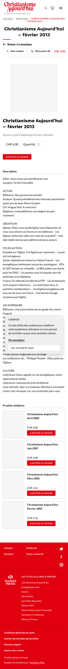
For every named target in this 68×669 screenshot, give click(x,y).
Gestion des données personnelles (21, 638)
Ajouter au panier (17, 157)
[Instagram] (61, 564)
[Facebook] (61, 557)
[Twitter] (61, 549)
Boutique (22, 18)
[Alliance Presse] (10, 583)
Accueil (8, 18)
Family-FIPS (27, 605)
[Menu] (60, 8)
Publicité (31, 548)
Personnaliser (16, 340)
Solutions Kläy (37, 662)
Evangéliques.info (30, 587)
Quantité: (29, 144)
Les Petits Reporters (31, 601)
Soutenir (9, 554)
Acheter (8, 548)
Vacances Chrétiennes (32, 614)
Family (24, 591)
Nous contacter (35, 554)
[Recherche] (46, 8)
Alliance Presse (29, 619)
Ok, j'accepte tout (22, 348)
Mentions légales (12, 644)
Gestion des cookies (14, 650)
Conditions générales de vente (19, 632)
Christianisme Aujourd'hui (35, 582)
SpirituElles (27, 596)
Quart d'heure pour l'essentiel (36, 610)
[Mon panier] (52, 8)
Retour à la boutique (19, 44)
